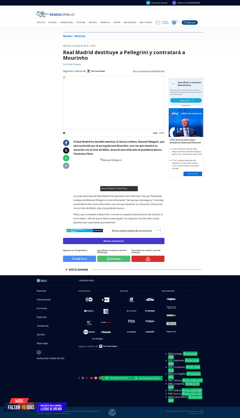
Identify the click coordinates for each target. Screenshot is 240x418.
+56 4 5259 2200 (193, 380)
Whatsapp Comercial (119, 378)
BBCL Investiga (130, 22)
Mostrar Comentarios (114, 241)
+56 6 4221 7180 (193, 393)
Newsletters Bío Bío (159, 3)
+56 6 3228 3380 (193, 390)
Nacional (52, 22)
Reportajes (42, 343)
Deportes (93, 22)
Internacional (66, 22)
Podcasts (41, 22)
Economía (81, 22)
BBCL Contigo (146, 22)
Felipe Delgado (74, 64)
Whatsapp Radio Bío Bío (149, 378)
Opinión (116, 22)
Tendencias (105, 22)
